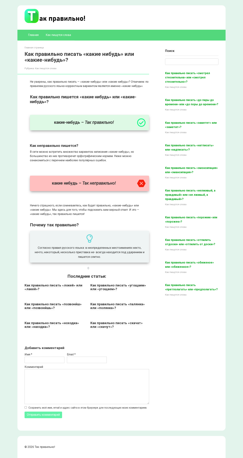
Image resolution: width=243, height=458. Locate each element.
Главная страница (34, 47)
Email (71, 354)
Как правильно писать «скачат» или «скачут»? (116, 325)
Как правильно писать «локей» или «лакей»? (53, 287)
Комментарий (34, 367)
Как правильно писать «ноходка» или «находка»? (52, 325)
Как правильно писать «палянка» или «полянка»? (117, 306)
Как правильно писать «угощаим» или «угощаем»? (118, 287)
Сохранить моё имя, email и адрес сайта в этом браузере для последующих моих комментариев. (87, 407)
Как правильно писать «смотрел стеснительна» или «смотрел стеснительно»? (187, 77)
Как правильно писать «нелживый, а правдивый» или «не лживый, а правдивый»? (190, 195)
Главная (33, 35)
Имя (28, 354)
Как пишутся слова (58, 35)
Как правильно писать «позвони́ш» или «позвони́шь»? (53, 306)
